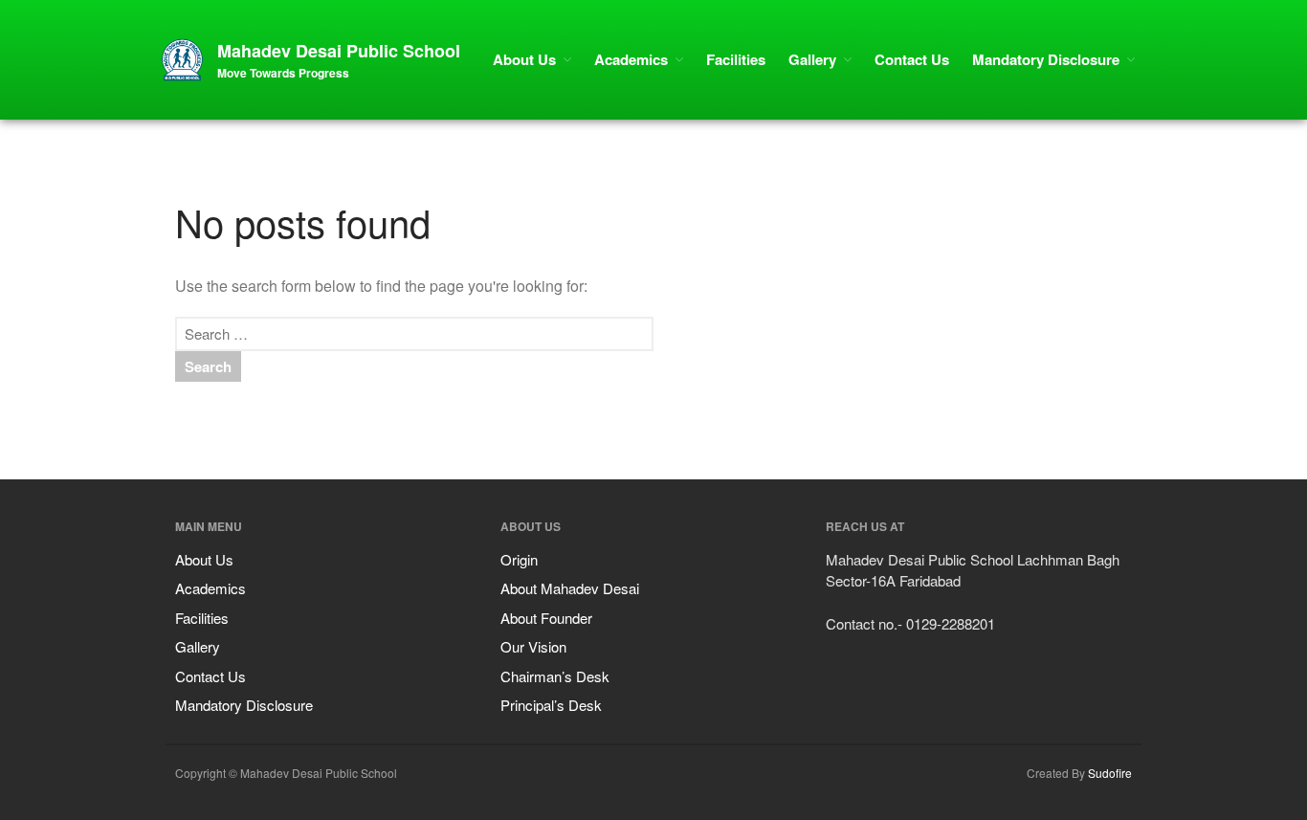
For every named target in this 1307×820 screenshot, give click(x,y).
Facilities (735, 59)
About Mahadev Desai (569, 588)
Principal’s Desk (551, 705)
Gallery (812, 59)
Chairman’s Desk (554, 676)
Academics (631, 59)
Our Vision (533, 646)
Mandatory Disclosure (1045, 59)
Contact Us (912, 59)
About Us (524, 59)
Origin (519, 559)
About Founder (546, 618)
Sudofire (1110, 773)
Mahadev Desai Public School (338, 50)
